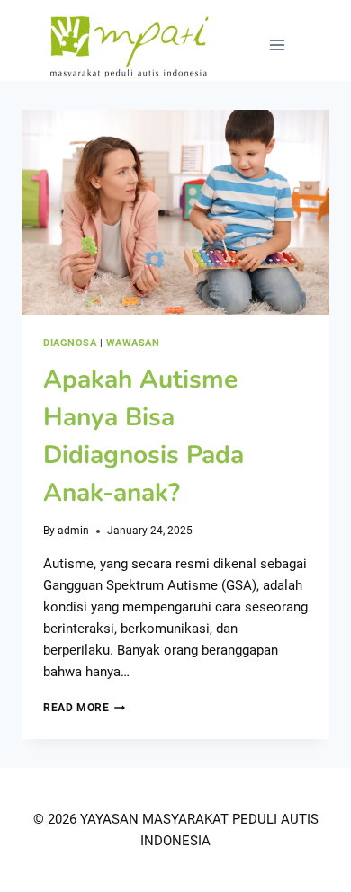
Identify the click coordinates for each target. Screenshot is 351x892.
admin (73, 530)
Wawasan (133, 343)
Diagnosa (69, 343)
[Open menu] (276, 44)
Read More (84, 707)
